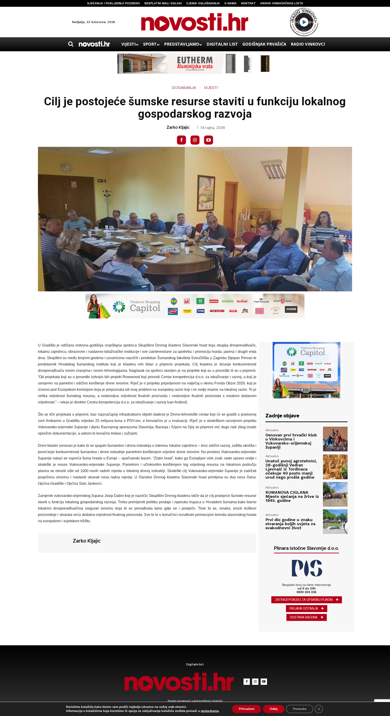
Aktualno (272, 430)
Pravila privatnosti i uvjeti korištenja (189, 701)
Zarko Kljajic (178, 127)
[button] (70, 44)
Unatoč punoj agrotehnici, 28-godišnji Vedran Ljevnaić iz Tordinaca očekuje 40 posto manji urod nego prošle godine (291, 469)
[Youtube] (208, 140)
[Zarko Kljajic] (54, 542)
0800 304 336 (306, 592)
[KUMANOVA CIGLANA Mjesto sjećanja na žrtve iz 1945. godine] (335, 494)
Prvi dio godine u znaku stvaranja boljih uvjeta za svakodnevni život (290, 523)
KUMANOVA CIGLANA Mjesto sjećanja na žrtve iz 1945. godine (292, 496)
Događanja (184, 88)
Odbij (274, 709)
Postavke (299, 709)
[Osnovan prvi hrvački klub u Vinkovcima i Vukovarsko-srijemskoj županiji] (335, 439)
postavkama (210, 711)
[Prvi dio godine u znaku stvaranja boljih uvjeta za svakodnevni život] (335, 521)
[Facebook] (181, 140)
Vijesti (211, 88)
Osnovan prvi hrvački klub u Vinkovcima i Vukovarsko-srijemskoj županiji (291, 441)
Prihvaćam (246, 709)
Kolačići (217, 701)
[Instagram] (195, 140)
